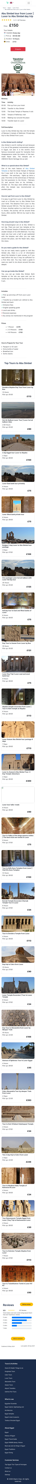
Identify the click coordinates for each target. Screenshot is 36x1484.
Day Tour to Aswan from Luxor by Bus (16, 643)
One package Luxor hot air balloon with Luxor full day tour (17, 579)
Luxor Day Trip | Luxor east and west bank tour (16, 675)
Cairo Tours (8, 1375)
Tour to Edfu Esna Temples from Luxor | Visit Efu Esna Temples (17, 869)
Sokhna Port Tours (10, 1391)
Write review (26, 1304)
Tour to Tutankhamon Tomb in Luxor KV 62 (17, 1284)
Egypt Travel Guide (11, 1439)
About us (7, 1471)
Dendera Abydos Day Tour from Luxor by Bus (17, 388)
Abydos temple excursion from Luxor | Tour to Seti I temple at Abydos (16, 707)
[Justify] (28, 3)
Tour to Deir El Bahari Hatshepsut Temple (17, 1124)
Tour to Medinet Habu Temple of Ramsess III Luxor (14, 1186)
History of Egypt (10, 1435)
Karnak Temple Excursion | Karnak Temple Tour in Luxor (15, 902)
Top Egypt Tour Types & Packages (16, 1464)
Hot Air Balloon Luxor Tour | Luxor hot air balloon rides (17, 421)
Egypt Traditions (10, 1449)
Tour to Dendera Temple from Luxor (15, 933)
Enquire (18, 49)
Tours (4, 7)
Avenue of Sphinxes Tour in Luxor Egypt (17, 1060)
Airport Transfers (10, 1388)
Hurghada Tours (10, 1371)
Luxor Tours (16, 7)
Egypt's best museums (12, 1417)
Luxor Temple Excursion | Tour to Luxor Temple (17, 996)
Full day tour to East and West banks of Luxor (16, 611)
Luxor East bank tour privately (13, 483)
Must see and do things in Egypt (15, 1446)
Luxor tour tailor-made (10, 805)
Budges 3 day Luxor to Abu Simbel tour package (17, 546)
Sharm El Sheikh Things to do (14, 1368)
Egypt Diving (9, 1452)
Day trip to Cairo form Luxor (12, 964)
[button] (12, 3)
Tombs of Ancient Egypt (12, 1420)
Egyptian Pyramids (11, 1403)
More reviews (18, 1338)
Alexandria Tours (10, 1381)
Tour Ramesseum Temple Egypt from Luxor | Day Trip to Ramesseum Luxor (16, 1219)
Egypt (9, 7)
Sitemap (7, 1474)
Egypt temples (9, 1413)
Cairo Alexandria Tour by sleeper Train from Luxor (16, 1092)
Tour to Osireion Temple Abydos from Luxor (16, 1252)
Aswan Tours (9, 1385)
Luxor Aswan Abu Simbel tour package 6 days (17, 740)
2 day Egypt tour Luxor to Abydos (14, 453)
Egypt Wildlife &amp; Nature (14, 1442)
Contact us (8, 1468)
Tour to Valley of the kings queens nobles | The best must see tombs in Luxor (17, 836)
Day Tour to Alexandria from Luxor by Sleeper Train (16, 1029)
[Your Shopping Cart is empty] (7, 3)
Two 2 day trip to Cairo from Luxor (15, 1155)
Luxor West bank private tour (13, 514)
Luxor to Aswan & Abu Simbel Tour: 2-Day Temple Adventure (16, 773)
